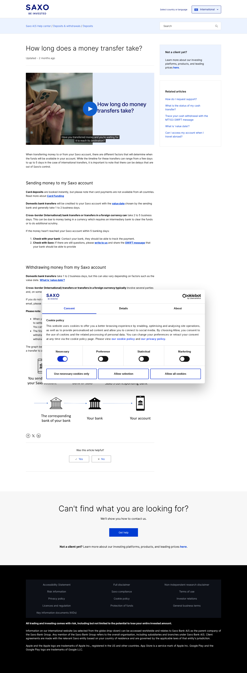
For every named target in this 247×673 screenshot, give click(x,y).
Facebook (28, 436)
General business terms (187, 605)
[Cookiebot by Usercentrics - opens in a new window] (185, 296)
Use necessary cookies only (71, 373)
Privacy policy (56, 598)
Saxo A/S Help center (38, 25)
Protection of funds (121, 605)
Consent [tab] (69, 308)
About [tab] (178, 308)
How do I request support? (181, 99)
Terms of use (186, 591)
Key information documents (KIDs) (57, 612)
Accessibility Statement (57, 584)
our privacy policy (153, 339)
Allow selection (123, 373)
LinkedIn (38, 436)
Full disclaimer (121, 584)
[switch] (103, 359)
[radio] (79, 459)
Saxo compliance (122, 591)
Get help (124, 532)
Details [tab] (123, 308)
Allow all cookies (175, 373)
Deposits (88, 25)
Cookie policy (122, 598)
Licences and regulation (56, 605)
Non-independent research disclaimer (187, 584)
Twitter (33, 436)
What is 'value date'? (177, 126)
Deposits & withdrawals (66, 25)
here (176, 67)
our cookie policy (123, 339)
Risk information (56, 591)
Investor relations (187, 598)
